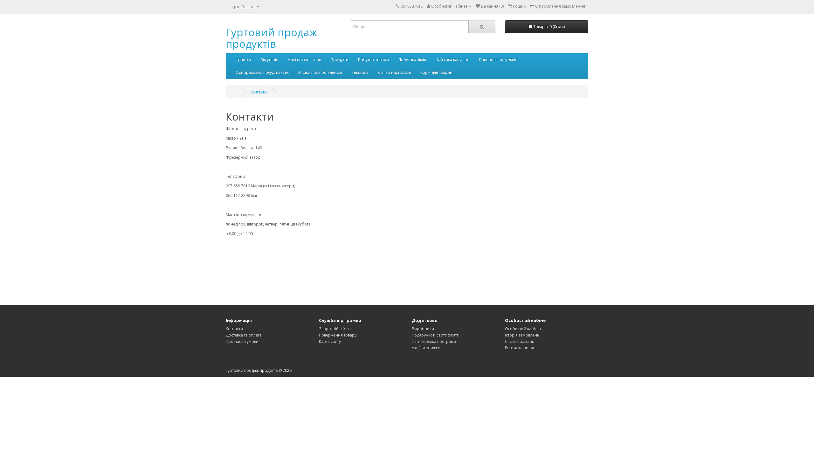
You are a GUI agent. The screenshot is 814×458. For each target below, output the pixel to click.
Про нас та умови (242, 341)
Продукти (339, 59)
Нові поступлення (304, 59)
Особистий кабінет (523, 328)
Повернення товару (337, 335)
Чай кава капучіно (453, 59)
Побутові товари (373, 59)
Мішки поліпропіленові (320, 72)
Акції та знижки (426, 347)
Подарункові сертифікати (435, 335)
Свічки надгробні (394, 72)
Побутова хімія (412, 59)
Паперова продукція (498, 59)
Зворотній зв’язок (336, 328)
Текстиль (360, 72)
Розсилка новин (520, 347)
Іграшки (243, 59)
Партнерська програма (434, 341)
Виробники (423, 328)
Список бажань (519, 341)
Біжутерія (269, 59)
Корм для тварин (436, 72)
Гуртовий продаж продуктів (271, 38)
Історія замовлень (522, 335)
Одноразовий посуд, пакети (262, 72)
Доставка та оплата (244, 335)
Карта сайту (330, 341)
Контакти (258, 92)
